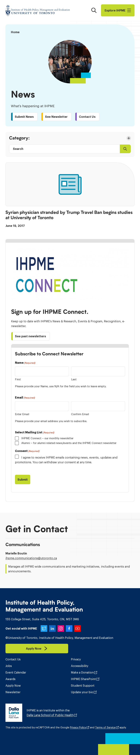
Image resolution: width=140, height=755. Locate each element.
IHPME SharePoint (83, 679)
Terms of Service (105, 727)
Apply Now (13, 685)
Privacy (76, 659)
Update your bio (82, 692)
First (18, 379)
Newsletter (12, 692)
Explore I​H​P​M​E (115, 10)
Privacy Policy (78, 727)
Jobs (8, 665)
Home (15, 32)
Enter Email (22, 414)
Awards (10, 679)
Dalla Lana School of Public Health (50, 715)
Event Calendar (15, 672)
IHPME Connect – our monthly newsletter (47, 438)
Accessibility (79, 665)
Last (74, 379)
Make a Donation (82, 672)
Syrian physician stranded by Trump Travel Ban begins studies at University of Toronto (69, 215)
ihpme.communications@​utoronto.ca (31, 558)
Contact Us (13, 659)
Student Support (82, 685)
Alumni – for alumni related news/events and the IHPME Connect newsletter (68, 443)
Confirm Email (80, 414)
